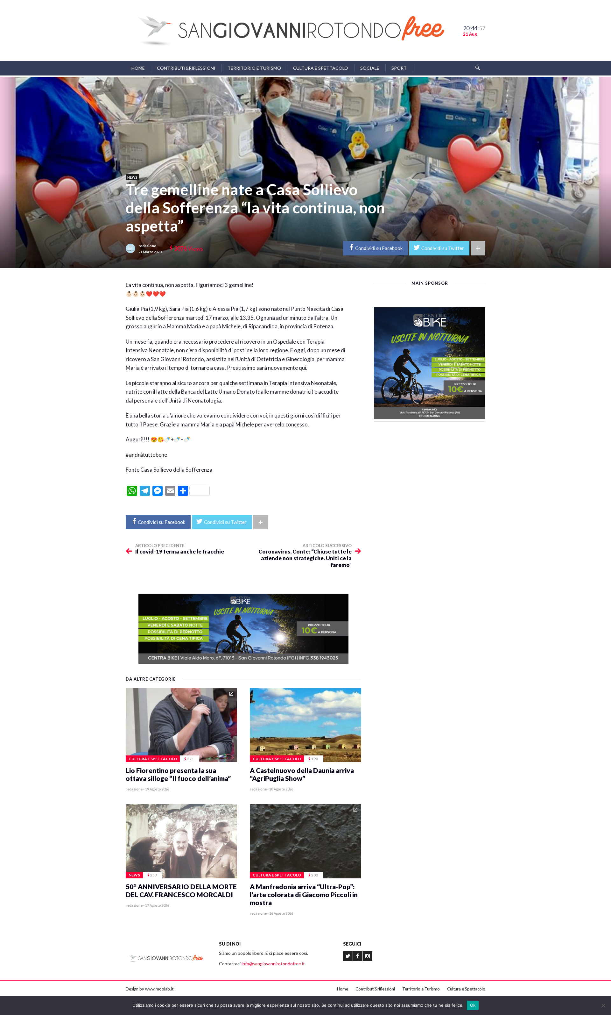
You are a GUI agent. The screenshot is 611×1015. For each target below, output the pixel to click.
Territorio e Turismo (254, 68)
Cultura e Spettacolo (320, 68)
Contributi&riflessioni (186, 68)
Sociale (369, 68)
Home (138, 68)
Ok (473, 1005)
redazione (147, 245)
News (132, 177)
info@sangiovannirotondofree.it (273, 963)
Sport (399, 68)
